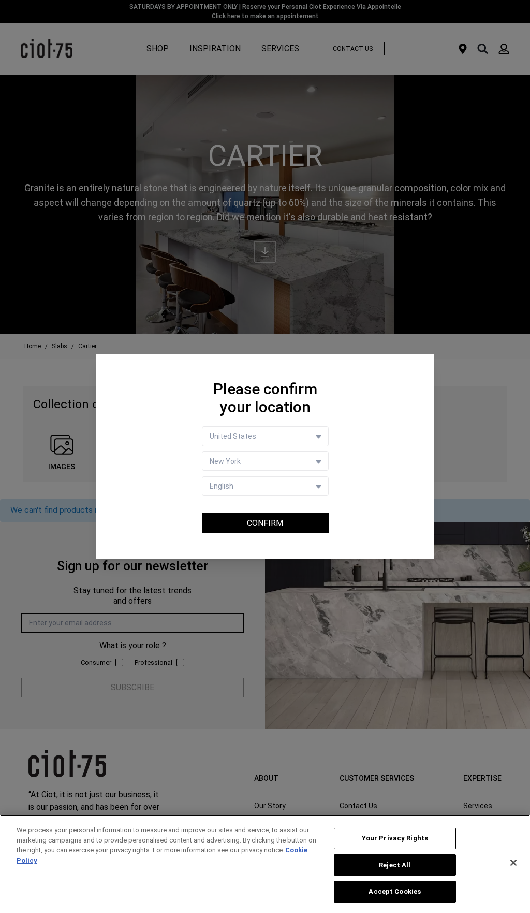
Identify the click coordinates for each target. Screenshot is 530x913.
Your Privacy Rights (395, 838)
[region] (265, 864)
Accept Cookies (395, 891)
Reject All (394, 865)
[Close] (513, 862)
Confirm (265, 523)
